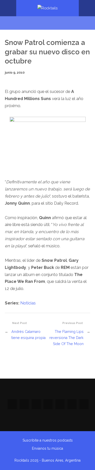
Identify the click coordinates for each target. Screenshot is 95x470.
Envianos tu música (47, 448)
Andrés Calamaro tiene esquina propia (28, 334)
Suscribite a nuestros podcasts (48, 440)
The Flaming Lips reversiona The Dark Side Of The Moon (66, 337)
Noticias (28, 303)
